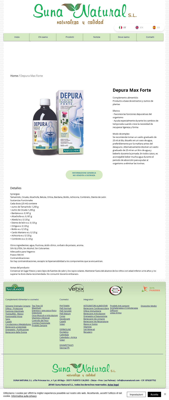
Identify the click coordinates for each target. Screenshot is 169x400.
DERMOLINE (65, 329)
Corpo (62, 316)
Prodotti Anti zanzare (119, 305)
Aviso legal (113, 384)
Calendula (64, 334)
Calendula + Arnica (68, 337)
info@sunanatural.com (128, 380)
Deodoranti (65, 319)
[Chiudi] (165, 394)
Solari (62, 324)
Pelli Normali (65, 308)
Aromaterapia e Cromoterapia (124, 308)
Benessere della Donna (16, 332)
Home (14, 76)
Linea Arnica (115, 312)
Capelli (63, 321)
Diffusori (114, 310)
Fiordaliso (64, 332)
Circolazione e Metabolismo (18, 324)
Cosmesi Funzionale (41, 323)
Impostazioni (136, 394)
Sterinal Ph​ (64, 347)
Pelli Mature (65, 313)
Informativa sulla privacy (24, 396)
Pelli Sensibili (65, 311)
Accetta (154, 394)
